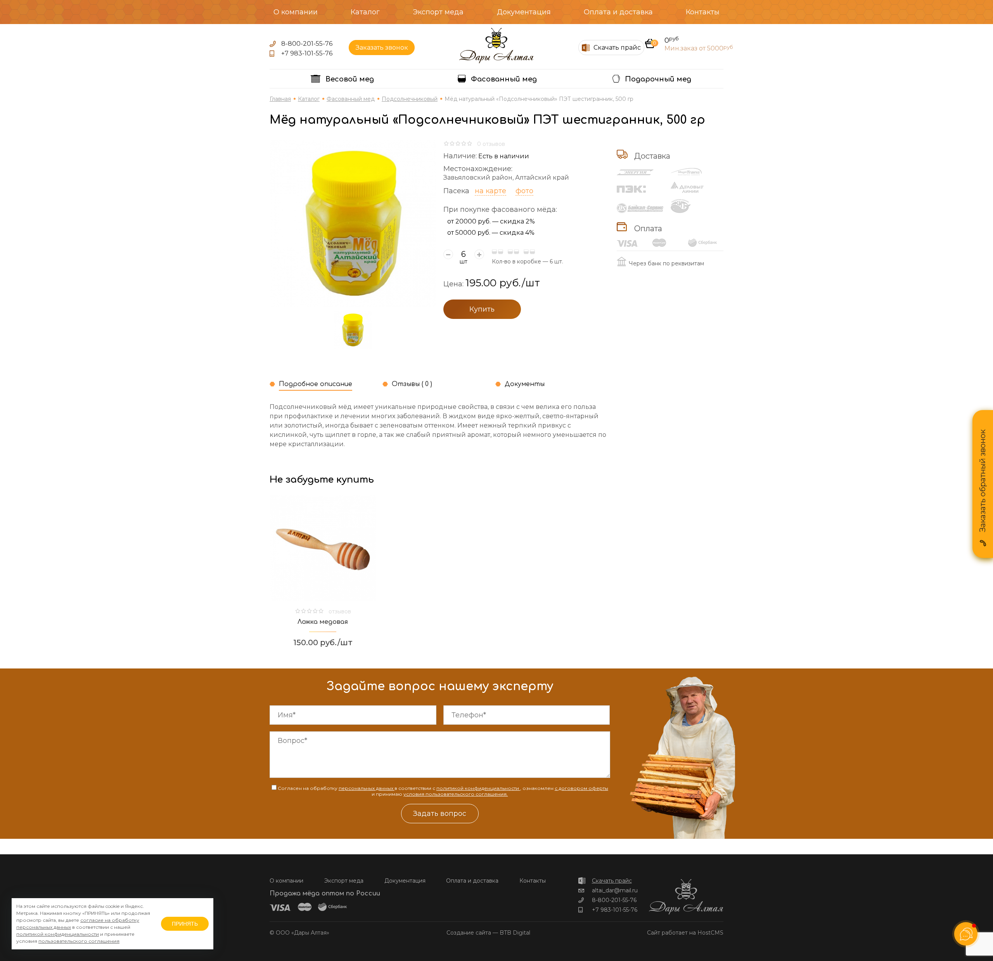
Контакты (703, 12)
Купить (482, 309)
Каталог (365, 12)
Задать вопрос (439, 813)
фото (524, 191)
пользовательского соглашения (78, 941)
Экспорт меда (438, 12)
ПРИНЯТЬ (185, 924)
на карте (490, 191)
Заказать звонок (382, 47)
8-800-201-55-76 (306, 43)
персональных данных (366, 788)
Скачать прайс (612, 880)
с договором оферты (581, 788)
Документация (524, 12)
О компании (295, 12)
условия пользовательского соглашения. (455, 794)
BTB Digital (515, 932)
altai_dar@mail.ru (615, 890)
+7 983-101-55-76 (306, 53)
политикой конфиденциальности (478, 788)
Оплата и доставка (618, 12)
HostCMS (710, 932)
